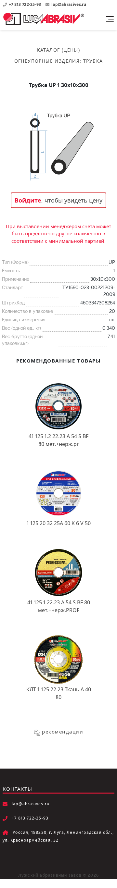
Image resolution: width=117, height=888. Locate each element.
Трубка (93, 61)
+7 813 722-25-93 (25, 4)
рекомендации (62, 731)
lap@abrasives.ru (68, 4)
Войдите (28, 200)
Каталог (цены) (58, 50)
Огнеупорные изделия (47, 61)
